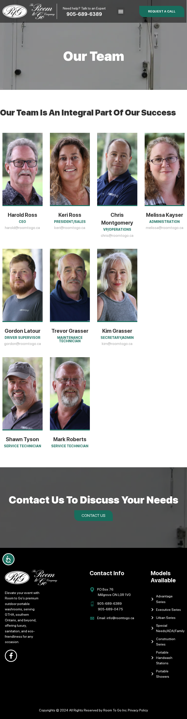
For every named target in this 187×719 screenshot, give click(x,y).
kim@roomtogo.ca (117, 343)
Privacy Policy (138, 710)
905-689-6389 (84, 14)
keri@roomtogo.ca (69, 227)
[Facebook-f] (11, 656)
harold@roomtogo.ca (22, 227)
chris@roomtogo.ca (117, 235)
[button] (121, 11)
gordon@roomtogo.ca (22, 343)
